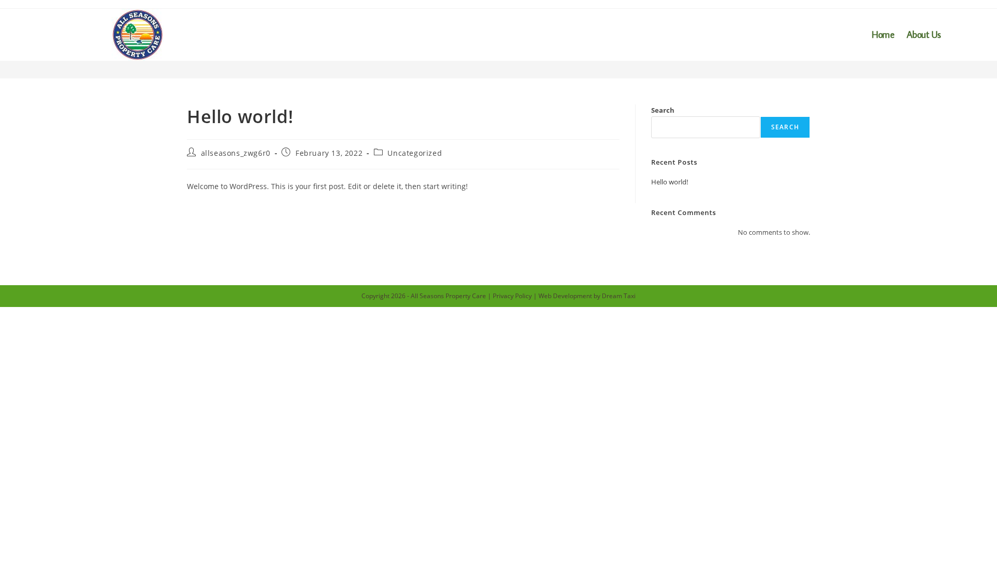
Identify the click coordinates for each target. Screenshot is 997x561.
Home (883, 35)
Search (663, 110)
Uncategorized (414, 153)
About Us (923, 35)
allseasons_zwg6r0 (236, 153)
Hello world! (669, 181)
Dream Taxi (619, 295)
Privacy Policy (512, 295)
